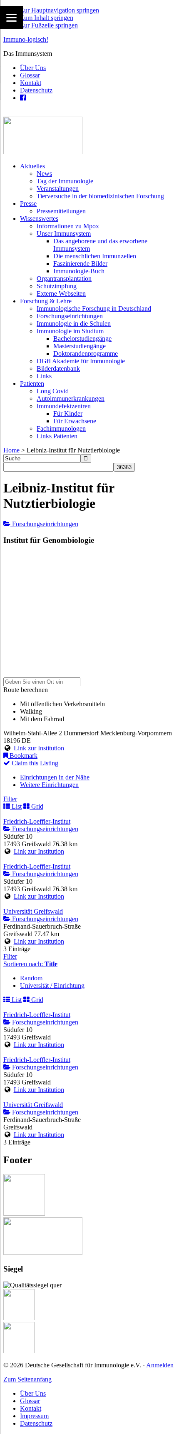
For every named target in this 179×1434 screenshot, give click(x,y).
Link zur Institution (39, 748)
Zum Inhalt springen (46, 17)
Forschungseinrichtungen (44, 523)
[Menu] (11, 17)
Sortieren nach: (30, 963)
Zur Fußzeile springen (49, 25)
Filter (10, 798)
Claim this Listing (34, 763)
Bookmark (22, 755)
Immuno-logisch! (25, 39)
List (16, 806)
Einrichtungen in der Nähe (55, 777)
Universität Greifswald (33, 911)
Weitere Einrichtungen (49, 784)
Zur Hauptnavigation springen (59, 10)
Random (31, 978)
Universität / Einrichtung (52, 985)
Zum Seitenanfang (27, 1379)
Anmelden (160, 1365)
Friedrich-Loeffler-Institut (36, 821)
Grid (36, 806)
